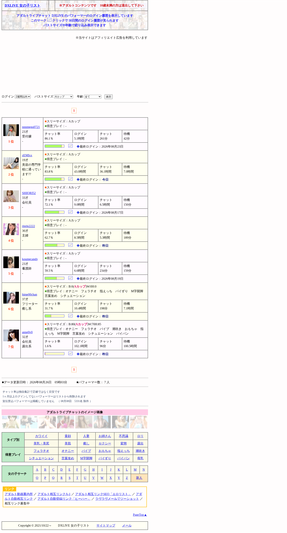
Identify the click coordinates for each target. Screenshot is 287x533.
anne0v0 (27, 332)
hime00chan (29, 294)
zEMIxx (27, 155)
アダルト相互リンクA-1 (53, 494)
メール (127, 525)
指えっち (123, 450)
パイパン (123, 458)
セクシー (105, 443)
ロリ (140, 436)
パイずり (105, 458)
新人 (139, 477)
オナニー (68, 450)
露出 (140, 443)
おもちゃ (105, 450)
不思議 (123, 436)
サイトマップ (105, 525)
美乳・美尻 (41, 443)
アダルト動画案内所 (19, 494)
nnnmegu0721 (31, 127)
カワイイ (41, 436)
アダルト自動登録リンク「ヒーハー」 (64, 498)
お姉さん (105, 436)
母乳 (140, 458)
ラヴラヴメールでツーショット (117, 498)
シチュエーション (41, 458)
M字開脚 (86, 458)
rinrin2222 (28, 226)
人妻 (86, 436)
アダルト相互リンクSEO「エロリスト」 (103, 494)
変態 (123, 443)
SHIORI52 (29, 193)
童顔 (68, 436)
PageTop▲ (140, 514)
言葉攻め (68, 458)
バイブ (86, 450)
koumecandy (30, 259)
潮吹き (140, 450)
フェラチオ (41, 450)
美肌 (68, 443)
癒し (86, 443)
